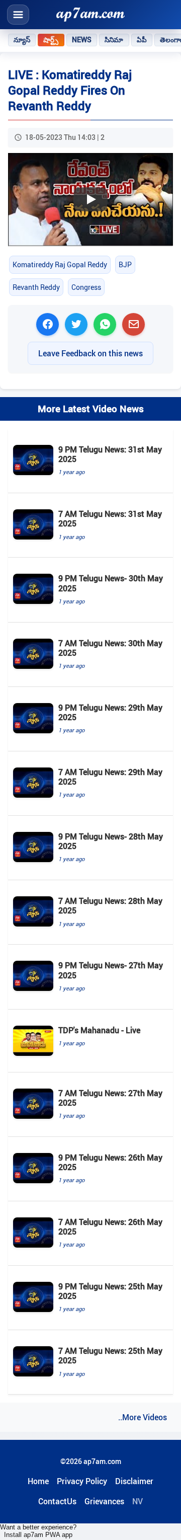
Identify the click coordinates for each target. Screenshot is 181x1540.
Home (38, 1481)
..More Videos (142, 1417)
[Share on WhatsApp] (105, 324)
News (82, 39)
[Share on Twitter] (76, 324)
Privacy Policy (82, 1481)
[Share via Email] (133, 324)
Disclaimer (134, 1481)
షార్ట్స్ (50, 39)
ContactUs (57, 1501)
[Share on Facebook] (47, 324)
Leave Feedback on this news (90, 353)
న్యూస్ (22, 39)
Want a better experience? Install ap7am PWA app (38, 1530)
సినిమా (114, 39)
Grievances (104, 1501)
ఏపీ (142, 39)
